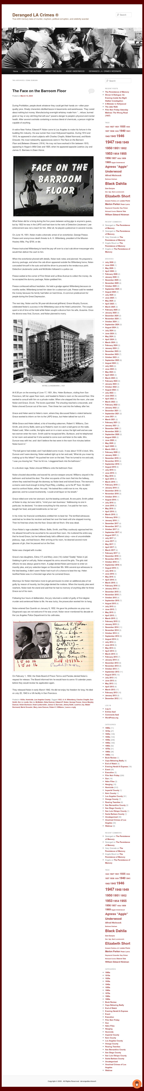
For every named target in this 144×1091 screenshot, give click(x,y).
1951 (116, 148)
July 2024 (109, 330)
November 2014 (112, 630)
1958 (119, 158)
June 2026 (109, 265)
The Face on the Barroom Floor (39, 90)
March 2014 (110, 653)
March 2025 (110, 306)
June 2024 (109, 333)
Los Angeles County (42, 699)
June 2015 (109, 609)
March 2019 (110, 481)
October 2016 (111, 561)
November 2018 (112, 493)
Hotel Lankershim (40, 704)
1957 (113, 158)
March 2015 (110, 618)
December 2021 (111, 410)
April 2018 (109, 511)
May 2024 (109, 336)
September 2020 (112, 434)
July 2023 (109, 366)
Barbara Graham (111, 179)
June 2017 (109, 541)
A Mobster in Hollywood (115, 103)
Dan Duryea (110, 188)
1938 (112, 131)
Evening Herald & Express (116, 766)
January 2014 (111, 659)
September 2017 (112, 532)
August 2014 (110, 639)
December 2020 (111, 428)
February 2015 (111, 621)
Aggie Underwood (118, 162)
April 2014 (109, 651)
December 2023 (111, 351)
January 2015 (111, 624)
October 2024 (111, 321)
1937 (107, 131)
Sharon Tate (121, 211)
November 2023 (112, 354)
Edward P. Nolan (62, 702)
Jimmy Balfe (68, 704)
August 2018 (110, 499)
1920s (107, 734)
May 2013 (109, 683)
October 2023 (111, 357)
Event (107, 769)
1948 (118, 142)
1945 (113, 136)
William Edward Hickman (117, 214)
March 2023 (110, 378)
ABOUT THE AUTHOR (31, 71)
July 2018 (109, 502)
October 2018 (111, 496)
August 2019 (110, 467)
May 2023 (109, 372)
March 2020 (110, 449)
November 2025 (112, 283)
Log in (108, 708)
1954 (116, 153)
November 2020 (112, 431)
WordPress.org (111, 717)
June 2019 (109, 473)
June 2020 (109, 440)
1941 (128, 131)
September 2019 (112, 464)
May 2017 (109, 544)
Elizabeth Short (117, 196)
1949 (125, 142)
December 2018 (111, 490)
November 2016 (112, 559)
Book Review (110, 757)
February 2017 (111, 553)
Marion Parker (112, 204)
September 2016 (112, 564)
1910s (107, 731)
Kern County (110, 793)
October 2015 (111, 597)
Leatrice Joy (79, 704)
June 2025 (109, 297)
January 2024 (111, 348)
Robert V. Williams (56, 707)
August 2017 (110, 535)
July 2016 (109, 570)
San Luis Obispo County (116, 811)
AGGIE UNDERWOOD (75, 71)
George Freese (75, 702)
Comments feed (112, 714)
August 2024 (110, 327)
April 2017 (109, 547)
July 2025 (109, 294)
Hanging (108, 784)
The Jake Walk (111, 106)
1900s (107, 727)
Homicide (29, 699)
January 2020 (111, 455)
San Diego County (113, 808)
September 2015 (112, 600)
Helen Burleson (25, 704)
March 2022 (110, 401)
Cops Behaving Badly (114, 760)
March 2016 (110, 582)
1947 (109, 142)
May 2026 (109, 268)
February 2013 (111, 692)
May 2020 (109, 443)
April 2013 (109, 686)
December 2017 (111, 523)
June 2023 (109, 369)
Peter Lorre (125, 204)
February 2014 (111, 656)
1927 (112, 126)
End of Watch (111, 763)
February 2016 (111, 585)
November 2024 (112, 318)
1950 (108, 148)
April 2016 (109, 579)
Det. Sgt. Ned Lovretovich (114, 192)
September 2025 (112, 289)
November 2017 (112, 526)
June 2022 (109, 395)
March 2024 (110, 342)
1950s (107, 742)
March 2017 (110, 550)
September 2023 (112, 360)
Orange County (111, 799)
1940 (122, 131)
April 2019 (109, 478)
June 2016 (109, 573)
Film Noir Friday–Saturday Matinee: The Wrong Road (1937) (116, 112)
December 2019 (111, 458)
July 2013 (109, 677)
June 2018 (109, 505)
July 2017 (109, 538)
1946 (120, 135)
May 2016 (109, 576)
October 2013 (111, 668)
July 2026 (109, 262)
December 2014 (111, 627)
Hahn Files (109, 781)
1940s (107, 739)
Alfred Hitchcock (113, 175)
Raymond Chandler (112, 208)
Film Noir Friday (112, 775)
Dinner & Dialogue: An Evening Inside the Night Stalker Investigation (116, 97)
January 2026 (111, 277)
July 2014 (109, 642)
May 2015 (109, 612)
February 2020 (111, 452)
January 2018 (111, 520)
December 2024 (111, 315)
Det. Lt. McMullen (36, 702)
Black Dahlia (116, 183)
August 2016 (110, 567)
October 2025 (111, 286)
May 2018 (109, 508)
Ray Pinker (124, 208)
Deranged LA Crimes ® (35, 15)
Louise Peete (125, 200)
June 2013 (109, 680)
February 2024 (111, 345)
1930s (22, 699)
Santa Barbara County (114, 814)
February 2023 (111, 381)
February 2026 (111, 274)
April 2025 (109, 303)
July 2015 (109, 606)
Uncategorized (111, 817)
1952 (123, 148)
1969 (108, 162)
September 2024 (112, 324)
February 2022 (111, 404)
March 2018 (110, 514)
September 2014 (112, 636)
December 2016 (111, 556)
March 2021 (110, 419)
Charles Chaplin (82, 699)
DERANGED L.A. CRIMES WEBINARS (105, 71)
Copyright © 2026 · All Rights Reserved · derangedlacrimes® (72, 1081)
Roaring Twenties (112, 802)
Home (15, 71)
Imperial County (112, 790)
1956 (108, 158)
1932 (60, 699)
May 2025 (109, 300)
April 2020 (109, 446)
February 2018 (111, 517)
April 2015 (109, 615)
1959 (124, 158)
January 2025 (111, 312)
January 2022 (111, 407)
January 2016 (111, 588)
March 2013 (110, 689)
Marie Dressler (27, 707)
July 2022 (109, 392)
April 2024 (109, 339)
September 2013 (112, 671)
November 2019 (112, 461)
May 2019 (109, 475)
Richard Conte (110, 211)
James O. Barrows (55, 704)
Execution (109, 772)
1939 (117, 131)
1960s (107, 745)
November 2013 (112, 665)
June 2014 (109, 645)
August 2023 (110, 363)
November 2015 (112, 594)
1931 (117, 126)
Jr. (118, 200)
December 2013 (111, 662)
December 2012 (111, 698)
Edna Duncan (49, 702)
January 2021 (111, 425)
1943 (107, 136)
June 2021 (109, 416)
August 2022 (110, 389)
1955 (123, 153)
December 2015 (111, 591)
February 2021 (111, 422)
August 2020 (110, 437)
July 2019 (109, 469)
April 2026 (109, 271)
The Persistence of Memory (117, 91)
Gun (107, 778)
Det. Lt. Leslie (23, 702)
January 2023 (111, 383)
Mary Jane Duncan (41, 707)
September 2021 (112, 413)
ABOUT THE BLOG (53, 71)
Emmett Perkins (111, 201)
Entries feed (110, 711)
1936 (128, 126)
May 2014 (109, 648)
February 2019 (111, 484)
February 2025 (111, 309)
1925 (107, 126)
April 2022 (109, 398)
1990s (107, 754)
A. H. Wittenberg (69, 699)
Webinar (108, 826)
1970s (107, 748)
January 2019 (111, 487)
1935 (122, 126)
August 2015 (110, 603)
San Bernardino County (115, 805)
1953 (108, 153)
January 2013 (111, 695)
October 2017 (111, 529)
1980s (107, 751)
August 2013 (110, 674)
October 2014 (111, 633)
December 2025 (111, 280)
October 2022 (111, 386)
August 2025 (110, 291)
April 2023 (109, 374)
